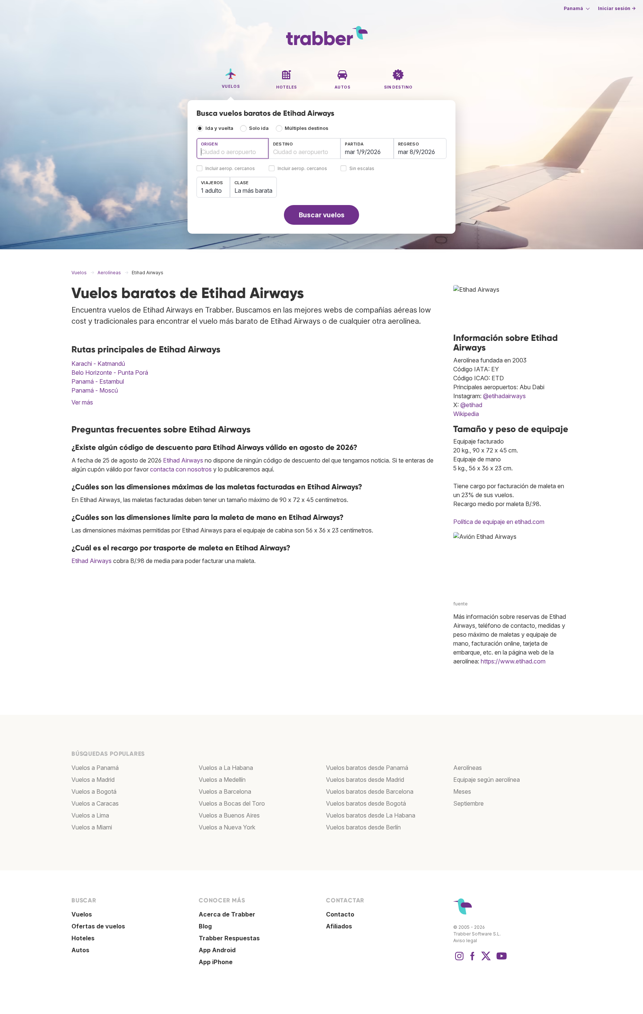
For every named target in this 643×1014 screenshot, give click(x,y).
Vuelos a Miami (91, 827)
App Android (217, 950)
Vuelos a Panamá (95, 767)
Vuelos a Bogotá (93, 791)
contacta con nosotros (181, 469)
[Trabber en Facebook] (473, 959)
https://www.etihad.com (513, 661)
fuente (460, 604)
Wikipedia (466, 414)
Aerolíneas (467, 767)
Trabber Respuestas (229, 938)
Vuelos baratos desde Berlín (363, 827)
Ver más (82, 402)
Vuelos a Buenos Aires (229, 815)
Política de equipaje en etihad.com (498, 521)
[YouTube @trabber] (500, 959)
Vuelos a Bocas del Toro (232, 803)
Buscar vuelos (322, 215)
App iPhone (216, 962)
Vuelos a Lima (90, 815)
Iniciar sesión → (617, 8)
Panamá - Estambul (97, 381)
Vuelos (81, 914)
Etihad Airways (183, 460)
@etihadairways (504, 396)
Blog (205, 926)
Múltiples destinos (306, 128)
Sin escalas (361, 169)
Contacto (340, 914)
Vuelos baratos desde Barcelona (369, 791)
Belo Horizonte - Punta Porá (109, 372)
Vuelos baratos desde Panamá (367, 767)
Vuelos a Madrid (93, 779)
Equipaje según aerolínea (486, 779)
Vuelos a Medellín (222, 779)
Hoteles (83, 938)
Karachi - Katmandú (98, 363)
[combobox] (232, 148)
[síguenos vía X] (486, 959)
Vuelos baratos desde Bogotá (366, 803)
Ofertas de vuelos (98, 926)
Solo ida (259, 128)
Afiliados (339, 926)
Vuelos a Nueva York (227, 827)
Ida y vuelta (219, 128)
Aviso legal (465, 940)
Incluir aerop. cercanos (230, 169)
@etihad (471, 405)
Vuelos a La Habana (226, 767)
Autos (80, 950)
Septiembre (468, 803)
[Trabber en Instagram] (459, 959)
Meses (462, 791)
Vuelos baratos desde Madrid (365, 779)
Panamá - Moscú (94, 390)
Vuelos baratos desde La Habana (370, 815)
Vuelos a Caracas (95, 803)
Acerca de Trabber (227, 914)
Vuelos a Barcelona (225, 791)
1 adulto (211, 190)
